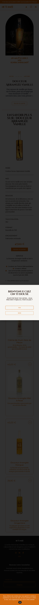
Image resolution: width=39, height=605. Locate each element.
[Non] (37, 599)
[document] (19, 302)
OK (20, 602)
